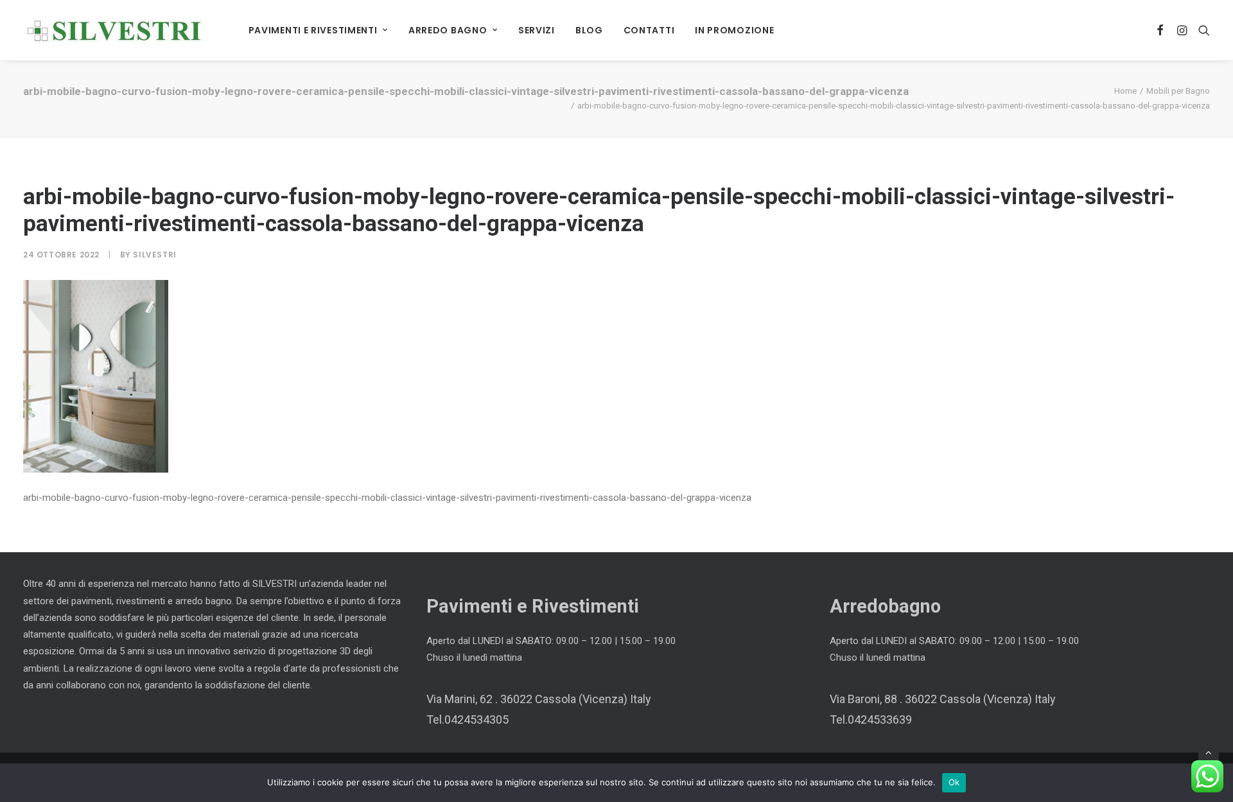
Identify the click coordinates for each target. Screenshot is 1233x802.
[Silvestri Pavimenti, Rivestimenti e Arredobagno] (114, 30)
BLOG (589, 30)
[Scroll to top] (1208, 752)
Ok (954, 782)
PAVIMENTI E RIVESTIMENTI (313, 30)
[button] (1160, 30)
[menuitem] (318, 30)
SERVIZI (536, 30)
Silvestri (154, 254)
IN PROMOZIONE (734, 30)
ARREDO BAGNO (447, 30)
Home (1125, 91)
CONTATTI (649, 30)
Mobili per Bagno (1178, 91)
